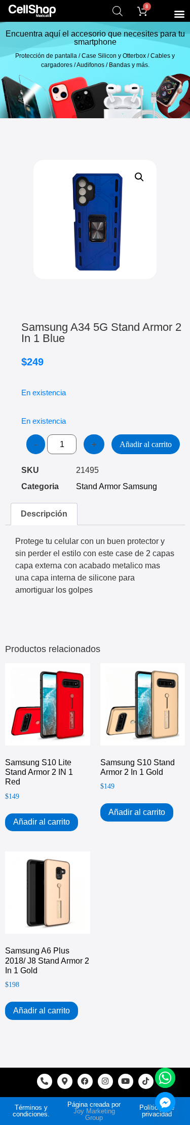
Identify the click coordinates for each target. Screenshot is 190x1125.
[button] (179, 13)
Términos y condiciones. (31, 1111)
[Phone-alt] (44, 1081)
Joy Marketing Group (94, 1114)
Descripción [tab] (44, 513)
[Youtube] (125, 1081)
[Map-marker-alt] (64, 1081)
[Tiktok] (146, 1081)
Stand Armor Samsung (116, 486)
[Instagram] (105, 1081)
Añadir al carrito (146, 444)
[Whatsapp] (165, 1078)
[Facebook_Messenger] (165, 1102)
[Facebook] (85, 1081)
